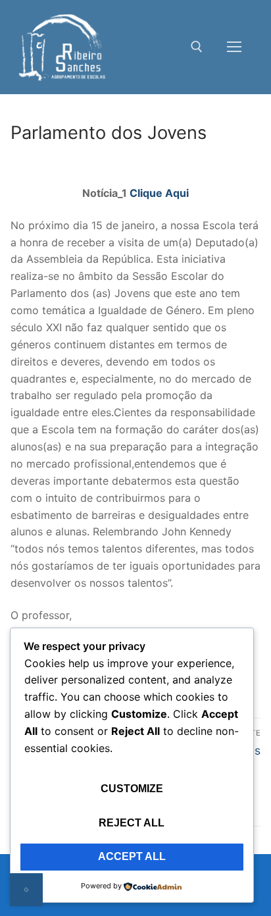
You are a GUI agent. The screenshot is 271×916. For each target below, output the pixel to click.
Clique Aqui (159, 193)
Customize (132, 788)
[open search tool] (197, 47)
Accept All (132, 856)
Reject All (131, 822)
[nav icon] (234, 47)
